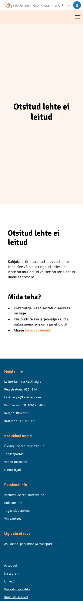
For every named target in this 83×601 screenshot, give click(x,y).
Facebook (10, 566)
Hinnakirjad (12, 470)
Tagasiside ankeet (17, 511)
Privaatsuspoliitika (17, 589)
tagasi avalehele (38, 330)
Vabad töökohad (15, 462)
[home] (31, 5)
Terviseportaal (14, 454)
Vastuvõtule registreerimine (24, 495)
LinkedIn (10, 581)
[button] (65, 5)
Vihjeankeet (12, 518)
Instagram (11, 573)
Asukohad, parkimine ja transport (28, 544)
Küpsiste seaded (16, 597)
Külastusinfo (13, 503)
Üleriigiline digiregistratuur (24, 446)
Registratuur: (20, 389)
